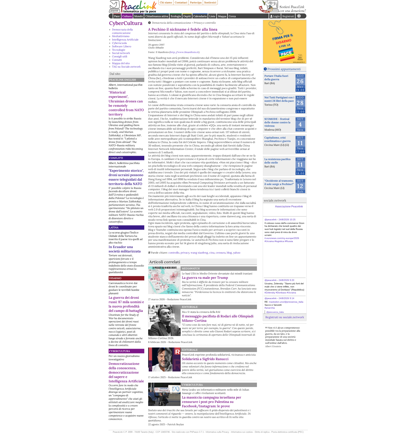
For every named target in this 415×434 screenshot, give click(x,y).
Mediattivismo (120, 36)
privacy (185, 252)
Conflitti (116, 158)
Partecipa (196, 2)
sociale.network (275, 200)
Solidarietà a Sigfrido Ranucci (205, 359)
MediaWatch (191, 268)
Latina (113, 227)
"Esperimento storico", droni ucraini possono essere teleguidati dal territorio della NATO (126, 177)
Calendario (200, 16)
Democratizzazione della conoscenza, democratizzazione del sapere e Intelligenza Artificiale (126, 372)
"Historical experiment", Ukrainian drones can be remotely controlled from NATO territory (126, 103)
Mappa (222, 16)
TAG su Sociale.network (126, 66)
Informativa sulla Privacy (217, 432)
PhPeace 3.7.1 (197, 432)
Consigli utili (119, 56)
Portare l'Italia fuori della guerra (276, 77)
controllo (173, 252)
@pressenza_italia (275, 312)
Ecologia (176, 16)
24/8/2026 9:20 (286, 280)
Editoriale (190, 306)
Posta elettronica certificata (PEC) (287, 432)
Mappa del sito (121, 63)
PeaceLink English (122, 79)
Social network (121, 53)
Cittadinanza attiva (156, 16)
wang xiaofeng (199, 252)
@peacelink (271, 219)
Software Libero (121, 46)
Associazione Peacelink (289, 206)
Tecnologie (118, 49)
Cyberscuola (119, 43)
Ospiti (187, 16)
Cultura (127, 16)
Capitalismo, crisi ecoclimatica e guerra (277, 139)
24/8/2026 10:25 (287, 219)
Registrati (288, 16)
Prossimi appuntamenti (284, 69)
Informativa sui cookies (242, 432)
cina (211, 252)
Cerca (232, 16)
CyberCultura (125, 23)
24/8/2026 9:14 (286, 298)
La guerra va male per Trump (205, 277)
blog (229, 252)
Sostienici (210, 2)
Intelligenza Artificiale (125, 39)
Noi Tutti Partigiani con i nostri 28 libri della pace (279, 99)
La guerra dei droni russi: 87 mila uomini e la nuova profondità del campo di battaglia (126, 304)
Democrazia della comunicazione (122, 31)
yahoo (236, 252)
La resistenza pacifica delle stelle (277, 160)
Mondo (138, 16)
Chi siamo (166, 2)
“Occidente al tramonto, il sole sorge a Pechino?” (279, 182)
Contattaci (181, 2)
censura (220, 252)
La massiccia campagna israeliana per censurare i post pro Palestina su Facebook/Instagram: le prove (211, 401)
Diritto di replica (262, 432)
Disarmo (115, 278)
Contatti (117, 59)
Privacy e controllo (205, 22)
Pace (117, 16)
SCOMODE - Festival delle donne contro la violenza (277, 122)
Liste (212, 16)
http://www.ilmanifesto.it (184, 52)
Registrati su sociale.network (284, 317)
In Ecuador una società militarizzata (125, 249)
